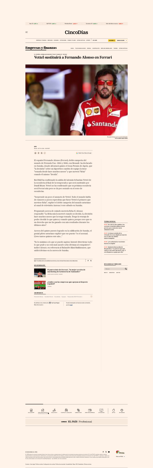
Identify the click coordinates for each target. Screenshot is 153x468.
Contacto (27, 464)
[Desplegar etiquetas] (91, 296)
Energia (89, 48)
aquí (71, 305)
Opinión (88, 40)
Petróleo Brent (68, 23)
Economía (56, 40)
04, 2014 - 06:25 (44, 148)
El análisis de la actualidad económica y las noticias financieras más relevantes (57, 260)
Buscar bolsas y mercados (112, 264)
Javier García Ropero (52, 274)
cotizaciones (101, 412)
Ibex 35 (31, 23)
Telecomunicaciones (80, 48)
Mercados (50, 40)
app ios (113, 412)
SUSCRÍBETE (112, 40)
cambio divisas (78, 412)
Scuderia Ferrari (49, 296)
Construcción (95, 48)
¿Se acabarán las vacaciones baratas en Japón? (114, 242)
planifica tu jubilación (66, 412)
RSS (77, 464)
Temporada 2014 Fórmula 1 (74, 296)
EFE (35, 146)
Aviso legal (32, 464)
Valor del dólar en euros (112, 23)
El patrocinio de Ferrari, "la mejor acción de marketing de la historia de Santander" (66, 271)
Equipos (64, 296)
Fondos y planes (71, 40)
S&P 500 (48, 23)
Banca (72, 48)
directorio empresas (90, 412)
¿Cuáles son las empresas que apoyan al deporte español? (67, 283)
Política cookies (39, 464)
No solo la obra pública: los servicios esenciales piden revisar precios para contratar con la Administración (114, 227)
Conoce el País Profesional (76, 421)
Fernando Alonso (38, 296)
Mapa (74, 464)
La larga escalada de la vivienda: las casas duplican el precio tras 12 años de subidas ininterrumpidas (115, 235)
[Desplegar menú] (26, 32)
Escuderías (57, 296)
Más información (38, 305)
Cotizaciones (63, 40)
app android (122, 412)
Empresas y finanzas (41, 40)
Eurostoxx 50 (89, 23)
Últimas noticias (81, 40)
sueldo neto (54, 412)
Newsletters (80, 464)
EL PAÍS (94, 40)
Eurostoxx (111, 272)
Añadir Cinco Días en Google (84, 153)
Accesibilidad (69, 464)
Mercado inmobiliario (106, 48)
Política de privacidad (60, 464)
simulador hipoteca (42, 412)
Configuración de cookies (49, 464)
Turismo (116, 48)
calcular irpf (31, 412)
